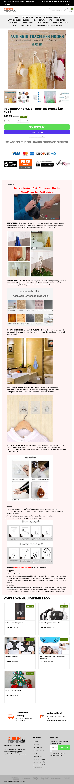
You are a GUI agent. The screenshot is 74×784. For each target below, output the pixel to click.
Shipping (10, 571)
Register (67, 1)
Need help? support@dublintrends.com (52, 1)
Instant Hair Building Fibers (14, 623)
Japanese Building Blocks (18, 20)
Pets (50, 20)
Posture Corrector (11, 657)
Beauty (42, 20)
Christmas (57, 23)
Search (35, 742)
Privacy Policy (37, 747)
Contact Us (26, 26)
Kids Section (61, 20)
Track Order (28, 23)
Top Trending (27, 17)
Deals (38, 17)
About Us (36, 744)
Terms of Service (39, 759)
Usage (9, 506)
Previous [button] (6, 97)
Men (34, 20)
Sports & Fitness (12, 23)
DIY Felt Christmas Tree (13, 690)
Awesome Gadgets (52, 17)
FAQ (67, 23)
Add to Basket (37, 126)
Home (16, 17)
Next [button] (68, 97)
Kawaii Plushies (43, 23)
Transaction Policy (39, 762)
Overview (10, 184)
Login (68, 4)
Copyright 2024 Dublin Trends (14, 781)
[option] (37, 59)
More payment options (37, 137)
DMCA (15, 26)
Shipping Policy (38, 756)
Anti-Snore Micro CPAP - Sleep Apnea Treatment (52, 658)
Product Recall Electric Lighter (48, 26)
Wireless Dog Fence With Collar (50, 623)
